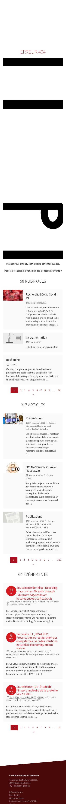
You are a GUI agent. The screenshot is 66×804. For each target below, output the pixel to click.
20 (59, 390)
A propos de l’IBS (50, 6)
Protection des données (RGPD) (23, 801)
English (20, 22)
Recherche (50, 13)
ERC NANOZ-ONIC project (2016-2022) (42, 469)
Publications (34, 516)
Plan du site (14, 795)
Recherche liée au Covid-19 (41, 296)
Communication (50, 27)
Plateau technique (50, 20)
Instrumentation (36, 337)
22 (59, 727)
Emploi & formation (50, 33)
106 (59, 559)
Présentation (34, 418)
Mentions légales (16, 798)
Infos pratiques (16, 792)
